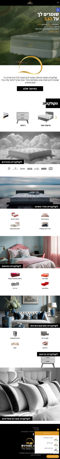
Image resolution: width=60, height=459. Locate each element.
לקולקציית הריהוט (48, 354)
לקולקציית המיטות (11, 266)
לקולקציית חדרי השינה (46, 206)
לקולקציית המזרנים (12, 162)
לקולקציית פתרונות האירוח (44, 325)
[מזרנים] (42, 117)
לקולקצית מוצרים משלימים (16, 418)
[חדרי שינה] (20, 117)
